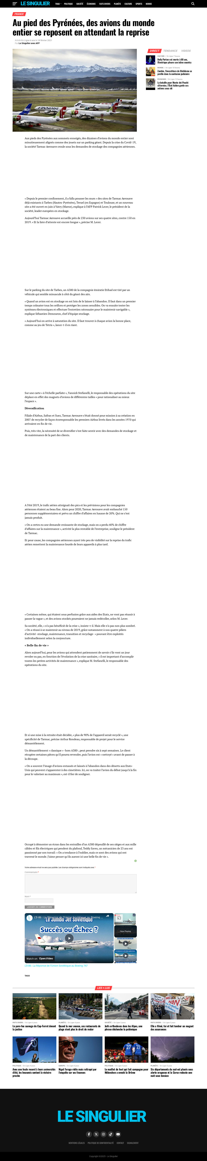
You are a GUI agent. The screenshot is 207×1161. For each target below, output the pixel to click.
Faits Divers (104, 3)
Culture (128, 3)
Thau (57, 3)
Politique (68, 3)
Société (79, 3)
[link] (30, 918)
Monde (149, 3)
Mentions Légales (77, 1142)
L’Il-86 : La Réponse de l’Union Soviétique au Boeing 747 (68, 917)
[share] (107, 916)
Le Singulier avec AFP (29, 43)
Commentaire (32, 872)
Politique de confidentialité (101, 1142)
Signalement (133, 1142)
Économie (91, 3)
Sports (139, 3)
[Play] (126, 943)
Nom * (28, 896)
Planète (117, 3)
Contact (120, 1142)
